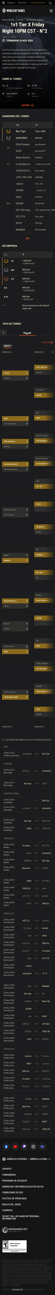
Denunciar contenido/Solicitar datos (23, 1186)
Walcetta (7, 624)
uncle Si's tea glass (43, 436)
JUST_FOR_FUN (24, 177)
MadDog (38, 595)
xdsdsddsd (21, 137)
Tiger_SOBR (40, 131)
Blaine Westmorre (24, 157)
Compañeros (9, 1175)
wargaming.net (15, 1230)
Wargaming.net (17, 1289)
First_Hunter (40, 171)
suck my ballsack (10, 424)
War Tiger (21, 131)
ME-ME (38, 532)
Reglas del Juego (11, 1204)
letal (37, 413)
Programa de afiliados (14, 1180)
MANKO (6, 555)
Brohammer (39, 203)
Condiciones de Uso (12, 1192)
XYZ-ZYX (20, 216)
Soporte (6, 1169)
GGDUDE (39, 686)
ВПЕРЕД (7, 446)
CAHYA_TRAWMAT (42, 664)
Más (27, 238)
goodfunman (40, 144)
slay (37, 641)
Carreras (7, 1210)
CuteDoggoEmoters (10, 469)
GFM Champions (24, 144)
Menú (51, 10)
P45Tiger (38, 223)
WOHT (19, 223)
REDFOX (38, 714)
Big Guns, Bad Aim (10, 510)
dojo (37, 550)
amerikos (39, 197)
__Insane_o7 (40, 190)
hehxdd (19, 203)
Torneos (20, 20)
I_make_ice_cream (42, 164)
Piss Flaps (39, 390)
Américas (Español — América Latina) (27, 1159)
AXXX (18, 150)
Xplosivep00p (40, 229)
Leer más (25, 105)
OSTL (38, 481)
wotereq (38, 138)
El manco (7, 378)
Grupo (7, 346)
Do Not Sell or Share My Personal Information (20, 1217)
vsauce (19, 183)
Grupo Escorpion (42, 458)
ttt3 (37, 577)
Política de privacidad (14, 1198)
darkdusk (38, 157)
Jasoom (6, 373)
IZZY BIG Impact (24, 209)
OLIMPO (6, 629)
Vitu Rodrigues (9, 515)
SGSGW (19, 190)
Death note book (9, 692)
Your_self (39, 184)
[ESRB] (14, 1246)
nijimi (18, 196)
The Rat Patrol (9, 646)
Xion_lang (39, 216)
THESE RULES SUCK (24, 170)
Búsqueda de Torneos (34, 20)
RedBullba (39, 177)
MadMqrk (20, 229)
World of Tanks (13, 10)
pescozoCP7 (40, 151)
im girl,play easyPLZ (24, 164)
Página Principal (8, 20)
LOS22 (6, 606)
